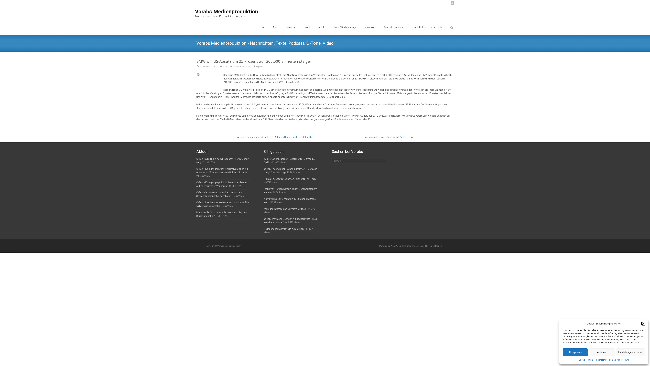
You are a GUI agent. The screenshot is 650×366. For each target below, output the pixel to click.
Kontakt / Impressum (619, 360)
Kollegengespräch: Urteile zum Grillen (284, 229)
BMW (242, 66)
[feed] (452, 4)
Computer (291, 27)
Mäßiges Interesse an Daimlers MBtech (285, 209)
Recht (321, 27)
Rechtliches (602, 360)
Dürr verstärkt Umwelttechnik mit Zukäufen (388, 137)
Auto (275, 27)
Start (262, 27)
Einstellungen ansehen (630, 352)
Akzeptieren (575, 352)
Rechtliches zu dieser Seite (428, 27)
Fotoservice (370, 27)
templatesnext (435, 246)
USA (248, 66)
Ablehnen (602, 352)
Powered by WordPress (390, 246)
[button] (643, 323)
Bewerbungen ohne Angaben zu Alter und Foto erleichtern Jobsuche (275, 137)
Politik (307, 27)
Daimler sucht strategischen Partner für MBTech (290, 179)
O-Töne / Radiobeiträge (343, 27)
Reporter (259, 66)
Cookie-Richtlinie (586, 360)
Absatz (236, 66)
